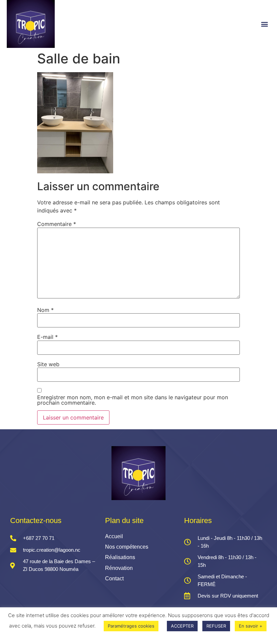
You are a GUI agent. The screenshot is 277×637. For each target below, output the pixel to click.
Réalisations (120, 557)
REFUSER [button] (216, 626)
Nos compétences (126, 547)
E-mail (47, 337)
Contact (114, 578)
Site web (48, 364)
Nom (45, 310)
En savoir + (250, 626)
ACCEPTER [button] (182, 626)
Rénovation (119, 568)
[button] (264, 23)
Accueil (114, 536)
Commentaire (56, 224)
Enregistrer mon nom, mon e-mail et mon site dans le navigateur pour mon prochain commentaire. (132, 400)
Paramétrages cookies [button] (131, 626)
